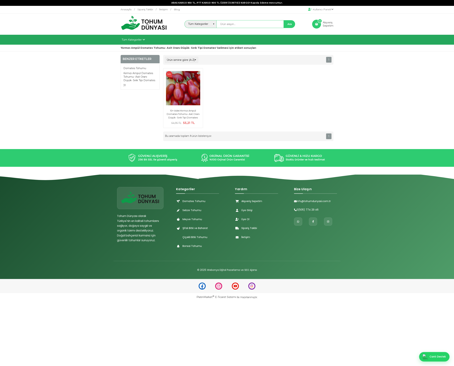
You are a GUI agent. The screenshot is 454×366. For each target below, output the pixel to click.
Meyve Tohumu (192, 219)
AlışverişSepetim (328, 24)
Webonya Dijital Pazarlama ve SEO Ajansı (232, 270)
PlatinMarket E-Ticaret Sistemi (216, 297)
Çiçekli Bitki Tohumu (194, 237)
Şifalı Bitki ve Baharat (195, 228)
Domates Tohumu (134, 68)
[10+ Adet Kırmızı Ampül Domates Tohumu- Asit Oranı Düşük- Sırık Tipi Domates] (183, 88)
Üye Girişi (246, 210)
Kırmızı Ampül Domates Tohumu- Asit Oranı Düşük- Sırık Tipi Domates (139, 77)
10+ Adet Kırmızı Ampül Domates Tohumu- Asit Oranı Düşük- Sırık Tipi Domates (183, 114)
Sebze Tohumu (191, 210)
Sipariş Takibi (249, 228)
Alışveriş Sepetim (251, 201)
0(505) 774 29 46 (308, 209)
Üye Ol (245, 219)
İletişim (245, 237)
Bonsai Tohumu (192, 246)
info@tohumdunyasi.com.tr (314, 201)
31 (124, 85)
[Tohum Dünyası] (144, 31)
